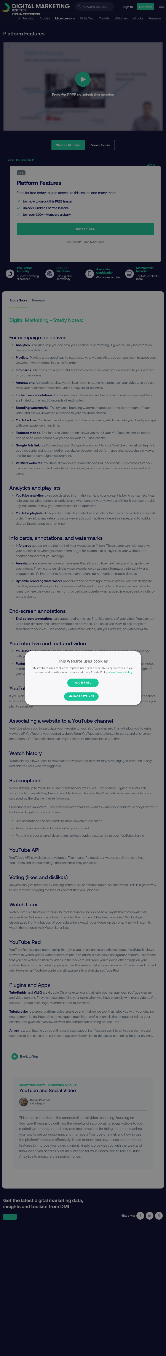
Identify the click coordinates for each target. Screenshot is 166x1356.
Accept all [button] (83, 683)
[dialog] (83, 678)
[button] (83, 696)
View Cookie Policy (120, 672)
